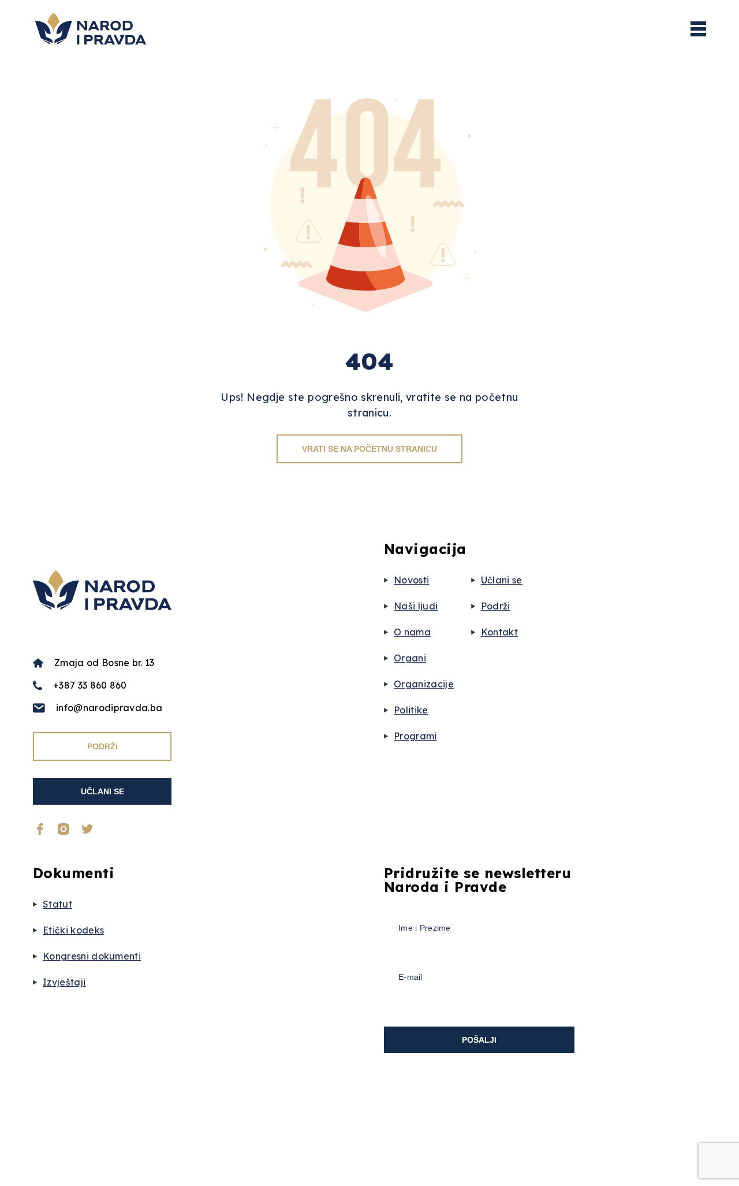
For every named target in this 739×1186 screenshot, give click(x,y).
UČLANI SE (102, 791)
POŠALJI (479, 1039)
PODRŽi (102, 746)
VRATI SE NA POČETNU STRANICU (369, 448)
